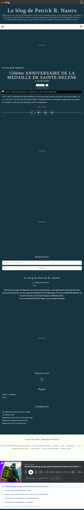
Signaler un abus (71, 446)
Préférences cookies (66, 448)
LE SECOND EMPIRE (42, 81)
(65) (8, 415)
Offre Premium (35, 448)
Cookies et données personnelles (49, 448)
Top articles (55, 446)
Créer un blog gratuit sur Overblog (41, 446)
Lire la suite (42, 107)
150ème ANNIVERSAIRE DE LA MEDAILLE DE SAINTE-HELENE (42, 75)
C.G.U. (80, 446)
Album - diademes (9, 394)
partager (45, 478)
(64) (17, 418)
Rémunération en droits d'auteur (21, 448)
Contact (62, 446)
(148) (16, 412)
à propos (57, 478)
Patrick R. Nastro (39, 298)
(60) (14, 423)
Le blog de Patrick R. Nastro (42, 10)
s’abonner (32, 478)
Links (4, 397)
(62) (15, 420)
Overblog (55, 439)
